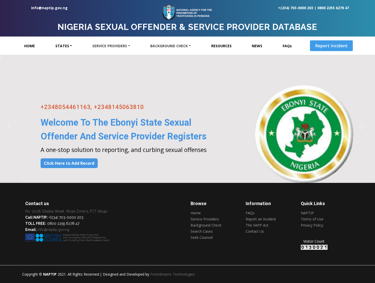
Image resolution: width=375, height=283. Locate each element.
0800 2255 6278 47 (333, 7)
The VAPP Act (257, 225)
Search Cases (202, 231)
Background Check (206, 225)
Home (196, 213)
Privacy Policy (312, 225)
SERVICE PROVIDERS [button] (109, 45)
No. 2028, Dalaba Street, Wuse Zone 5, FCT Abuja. (66, 211)
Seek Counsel (202, 237)
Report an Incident (261, 219)
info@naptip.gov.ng (49, 7)
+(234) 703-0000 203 (295, 7)
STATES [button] (62, 45)
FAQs (287, 45)
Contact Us (255, 231)
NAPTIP (307, 213)
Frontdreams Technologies (172, 274)
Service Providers (205, 219)
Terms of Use (312, 219)
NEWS (257, 45)
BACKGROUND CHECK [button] (169, 45)
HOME (29, 45)
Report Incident (331, 46)
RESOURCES (221, 45)
